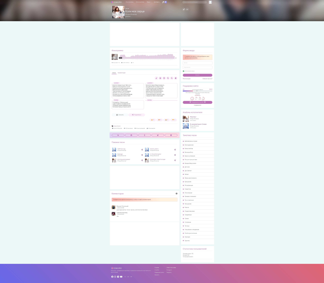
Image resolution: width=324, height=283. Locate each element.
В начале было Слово (198, 124)
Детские (187, 167)
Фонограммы (129, 2)
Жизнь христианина (191, 178)
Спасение (188, 222)
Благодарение (189, 145)
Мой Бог (193, 117)
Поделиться (137, 115)
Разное (187, 207)
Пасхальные (188, 192)
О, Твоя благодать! (155, 154)
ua (128, 276)
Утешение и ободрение (192, 229)
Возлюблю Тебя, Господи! (157, 159)
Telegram (169, 272)
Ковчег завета (154, 148)
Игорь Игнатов (131, 14)
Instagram (169, 270)
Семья (187, 218)
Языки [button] (148, 2)
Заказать (157, 274)
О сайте (157, 270)
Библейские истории (191, 141)
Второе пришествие (191, 159)
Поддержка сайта (159, 272)
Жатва (186, 174)
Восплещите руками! (123, 159)
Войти (197, 75)
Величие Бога (189, 152)
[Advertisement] (144, 34)
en (131, 276)
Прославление (189, 200)
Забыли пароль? (207, 78)
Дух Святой (188, 170)
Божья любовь (189, 148)
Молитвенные (189, 185)
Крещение (188, 181)
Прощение (188, 204)
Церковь (187, 240)
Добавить (157, 2)
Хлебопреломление (191, 233)
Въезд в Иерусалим (190, 163)
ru (125, 276)
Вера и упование (190, 156)
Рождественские (190, 211)
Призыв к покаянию (190, 196)
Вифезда (120, 154)
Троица (187, 226)
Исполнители (140, 2)
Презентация (121, 72)
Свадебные (188, 214)
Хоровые (187, 237)
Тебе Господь (121, 148)
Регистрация (186, 78)
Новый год (188, 189)
